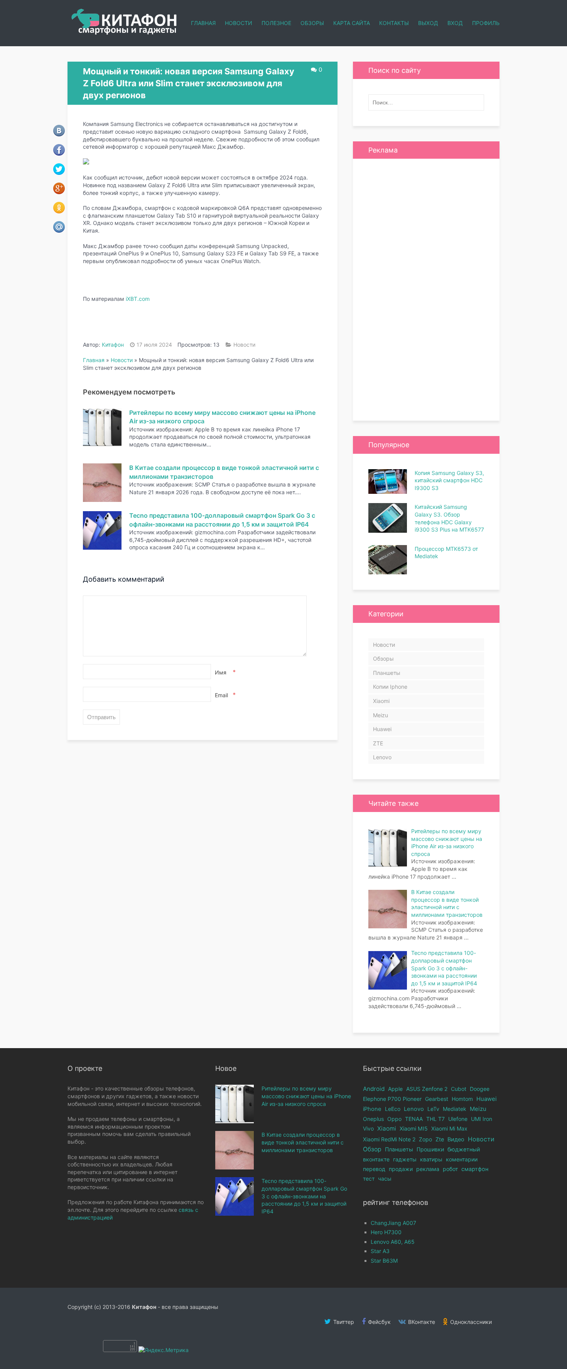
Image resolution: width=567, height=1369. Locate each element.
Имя (224, 672)
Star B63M (384, 1260)
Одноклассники (470, 1322)
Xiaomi (381, 701)
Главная (203, 23)
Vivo (368, 1128)
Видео (455, 1139)
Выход (428, 23)
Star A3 (380, 1251)
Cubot (458, 1088)
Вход (455, 23)
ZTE (378, 743)
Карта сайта (351, 23)
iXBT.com (138, 298)
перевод (374, 1169)
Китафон (113, 344)
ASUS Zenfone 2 (426, 1088)
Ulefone (457, 1119)
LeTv (433, 1109)
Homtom (462, 1099)
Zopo (425, 1139)
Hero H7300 (386, 1232)
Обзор (372, 1149)
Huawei (382, 729)
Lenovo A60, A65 (393, 1241)
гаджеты (405, 1159)
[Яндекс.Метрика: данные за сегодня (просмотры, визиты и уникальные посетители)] (163, 1350)
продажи (401, 1169)
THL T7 (435, 1119)
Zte (439, 1139)
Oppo (394, 1119)
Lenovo (382, 757)
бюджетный (463, 1149)
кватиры (431, 1159)
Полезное (276, 23)
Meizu (380, 715)
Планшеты (386, 672)
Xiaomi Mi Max (449, 1128)
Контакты (394, 23)
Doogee (479, 1088)
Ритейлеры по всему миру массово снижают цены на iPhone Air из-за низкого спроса (306, 1096)
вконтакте (376, 1159)
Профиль (486, 23)
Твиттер (343, 1322)
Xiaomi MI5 (414, 1128)
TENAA (414, 1119)
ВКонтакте (421, 1322)
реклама (427, 1169)
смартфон (474, 1169)
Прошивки (430, 1149)
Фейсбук (378, 1322)
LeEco (392, 1109)
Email (224, 694)
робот (450, 1169)
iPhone (372, 1109)
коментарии (462, 1159)
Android (374, 1088)
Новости (238, 23)
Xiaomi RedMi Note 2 (389, 1139)
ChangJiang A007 (393, 1223)
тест (369, 1178)
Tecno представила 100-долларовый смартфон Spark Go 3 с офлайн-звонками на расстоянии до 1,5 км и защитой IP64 (304, 1196)
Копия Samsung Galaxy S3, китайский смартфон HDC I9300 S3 (449, 480)
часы (385, 1178)
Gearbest (436, 1099)
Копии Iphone (390, 686)
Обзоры (312, 23)
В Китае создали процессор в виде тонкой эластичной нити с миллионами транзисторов (303, 1142)
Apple (395, 1088)
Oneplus (373, 1119)
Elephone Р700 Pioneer (392, 1099)
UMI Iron (481, 1119)
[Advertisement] (426, 289)
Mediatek (454, 1109)
